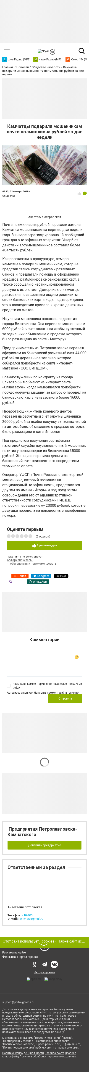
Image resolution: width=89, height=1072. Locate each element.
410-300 (27, 915)
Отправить (65, 698)
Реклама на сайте (14, 952)
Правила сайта (54, 1053)
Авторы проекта (44, 972)
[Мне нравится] (79, 193)
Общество (9, 195)
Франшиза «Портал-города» (20, 956)
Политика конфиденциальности (23, 1053)
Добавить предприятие (44, 845)
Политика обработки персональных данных (48, 1056)
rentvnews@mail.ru (30, 918)
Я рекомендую (46, 545)
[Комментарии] (85, 193)
